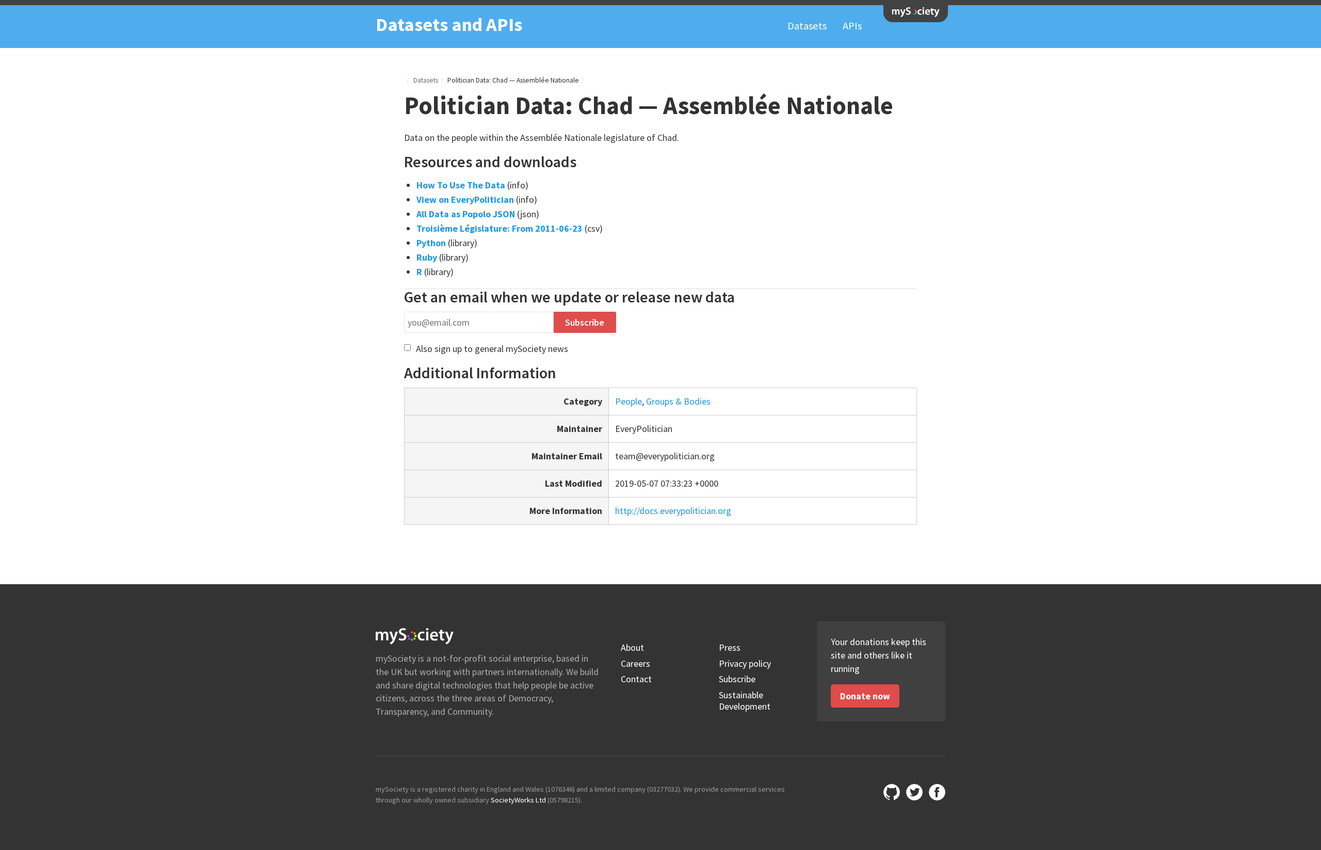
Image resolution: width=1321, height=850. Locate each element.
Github (891, 792)
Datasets (807, 26)
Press (729, 647)
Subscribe (737, 679)
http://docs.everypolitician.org (673, 511)
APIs (852, 26)
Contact (636, 679)
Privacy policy (745, 663)
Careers (635, 663)
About (632, 647)
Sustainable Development (744, 700)
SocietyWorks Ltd (518, 800)
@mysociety (914, 792)
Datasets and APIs (449, 24)
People (628, 401)
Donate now (865, 696)
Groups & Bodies (678, 401)
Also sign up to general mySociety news (491, 349)
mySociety (915, 12)
